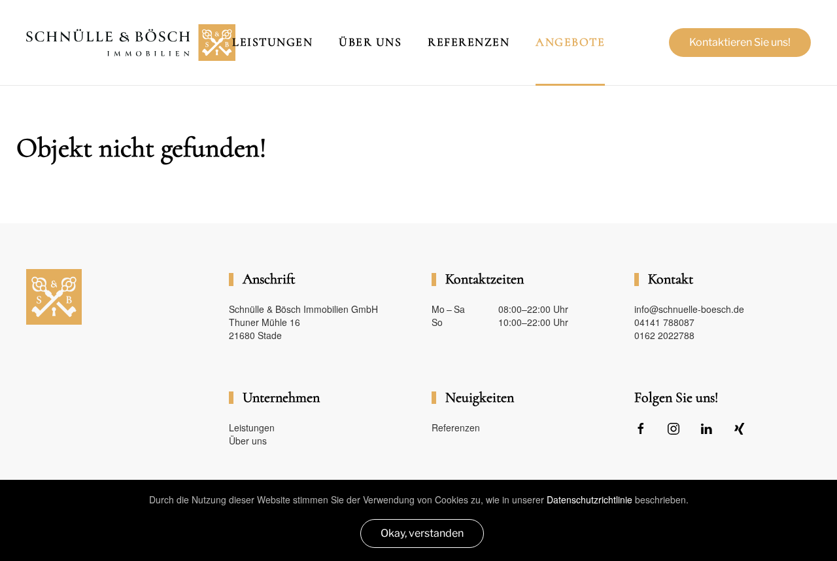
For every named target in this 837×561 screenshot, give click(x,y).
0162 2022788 (664, 335)
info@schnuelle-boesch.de (689, 309)
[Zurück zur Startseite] (130, 42)
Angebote (570, 42)
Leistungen (272, 42)
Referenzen (468, 42)
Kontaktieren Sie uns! (740, 42)
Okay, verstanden (422, 533)
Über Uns (370, 42)
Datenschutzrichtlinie (589, 499)
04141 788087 (664, 322)
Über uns (248, 440)
